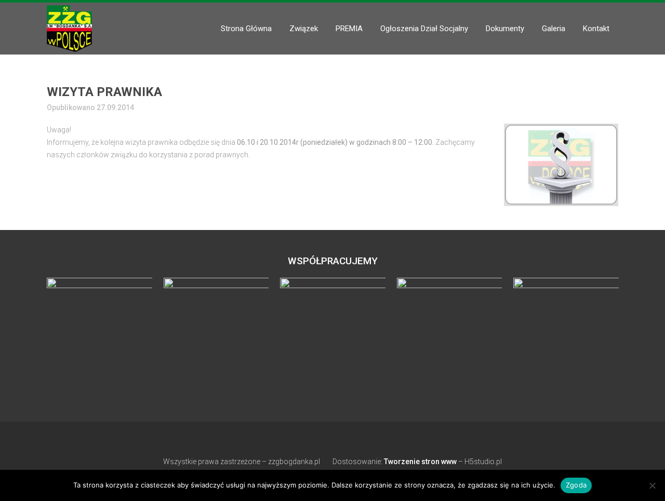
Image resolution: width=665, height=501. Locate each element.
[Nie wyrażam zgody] (652, 485)
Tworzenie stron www (420, 461)
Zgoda (576, 485)
